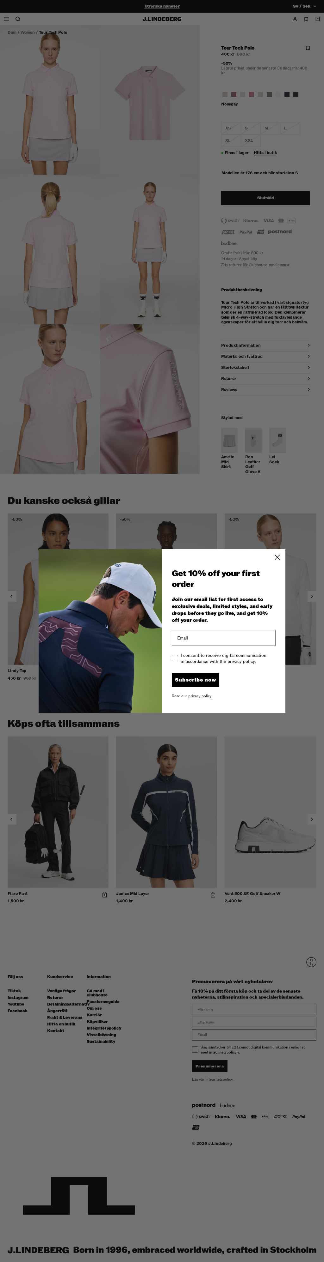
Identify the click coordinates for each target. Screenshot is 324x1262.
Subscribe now (195, 679)
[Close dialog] (277, 557)
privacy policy (199, 696)
